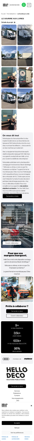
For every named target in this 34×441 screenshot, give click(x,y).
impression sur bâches (10, 169)
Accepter (17, 423)
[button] (31, 406)
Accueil (3, 14)
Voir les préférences (17, 432)
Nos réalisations (11, 14)
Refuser (17, 428)
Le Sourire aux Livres (23, 14)
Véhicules (6, 167)
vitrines (13, 167)
